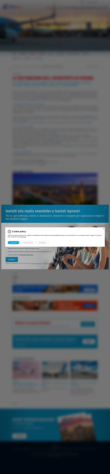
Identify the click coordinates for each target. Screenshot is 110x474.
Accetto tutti (13, 242)
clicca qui (23, 237)
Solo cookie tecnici (28, 242)
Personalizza (42, 242)
